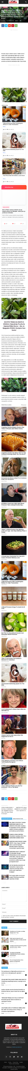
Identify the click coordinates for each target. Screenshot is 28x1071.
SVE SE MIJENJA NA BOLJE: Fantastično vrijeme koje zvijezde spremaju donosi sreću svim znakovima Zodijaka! (17, 869)
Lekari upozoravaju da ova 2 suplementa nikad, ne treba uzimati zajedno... (18, 940)
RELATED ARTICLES (6, 818)
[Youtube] (21, 1056)
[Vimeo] (17, 1056)
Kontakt (21, 1062)
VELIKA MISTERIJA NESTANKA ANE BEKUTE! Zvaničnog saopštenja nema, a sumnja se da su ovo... (13, 981)
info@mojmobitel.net (17, 1047)
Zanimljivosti (7, 8)
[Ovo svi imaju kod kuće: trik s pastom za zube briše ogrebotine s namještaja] (5, 961)
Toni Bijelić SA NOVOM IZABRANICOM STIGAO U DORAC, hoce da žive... (17, 954)
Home (2, 5)
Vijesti (6, 5)
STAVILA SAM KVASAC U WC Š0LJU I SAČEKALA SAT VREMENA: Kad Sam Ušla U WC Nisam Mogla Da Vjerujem (7, 810)
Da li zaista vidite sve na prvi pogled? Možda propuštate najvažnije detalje (17, 877)
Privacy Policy (15, 1062)
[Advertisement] (14, 41)
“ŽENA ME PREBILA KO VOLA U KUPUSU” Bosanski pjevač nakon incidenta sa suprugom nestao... (12, 999)
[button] (26, 2)
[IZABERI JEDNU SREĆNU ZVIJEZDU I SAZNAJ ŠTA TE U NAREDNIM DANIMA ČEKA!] (5, 836)
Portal (2, 974)
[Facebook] (6, 1056)
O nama (9, 1062)
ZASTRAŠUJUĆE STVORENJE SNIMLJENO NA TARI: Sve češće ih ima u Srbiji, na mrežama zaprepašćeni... (13, 1009)
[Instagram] (10, 1056)
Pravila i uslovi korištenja (14, 1063)
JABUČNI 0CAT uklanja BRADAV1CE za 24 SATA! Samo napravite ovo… (21, 809)
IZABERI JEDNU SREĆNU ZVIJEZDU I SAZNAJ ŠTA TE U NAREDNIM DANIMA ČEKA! (17, 836)
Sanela (3, 20)
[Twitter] (14, 1056)
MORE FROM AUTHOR (18, 818)
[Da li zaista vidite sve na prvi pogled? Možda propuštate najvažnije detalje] (5, 877)
